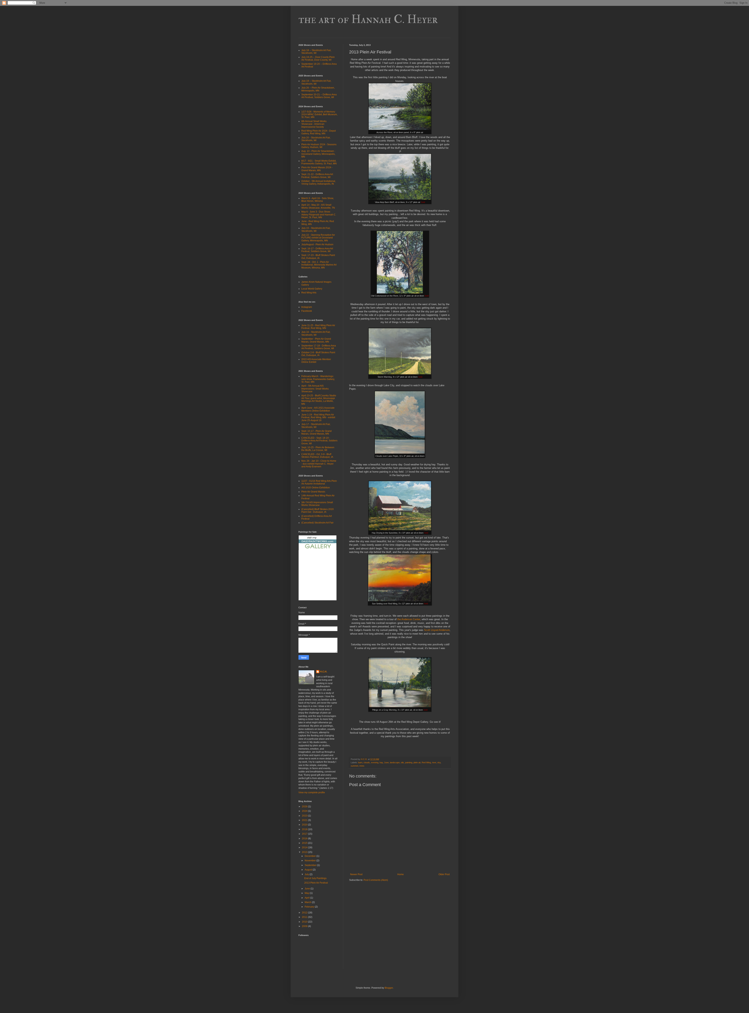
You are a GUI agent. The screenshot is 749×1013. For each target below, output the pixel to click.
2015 (305, 843)
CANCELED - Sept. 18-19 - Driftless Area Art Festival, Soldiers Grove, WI (319, 441)
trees (361, 766)
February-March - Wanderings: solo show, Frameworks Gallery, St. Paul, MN (318, 379)
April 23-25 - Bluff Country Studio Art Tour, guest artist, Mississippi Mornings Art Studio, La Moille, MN (318, 399)
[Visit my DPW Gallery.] (317, 549)
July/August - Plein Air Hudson (317, 244)
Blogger (389, 987)
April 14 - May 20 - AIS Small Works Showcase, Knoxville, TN (318, 206)
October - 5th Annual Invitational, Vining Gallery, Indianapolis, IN (318, 182)
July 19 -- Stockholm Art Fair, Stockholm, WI (316, 82)
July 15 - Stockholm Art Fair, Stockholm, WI (315, 229)
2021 (305, 820)
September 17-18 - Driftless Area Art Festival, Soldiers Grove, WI (318, 347)
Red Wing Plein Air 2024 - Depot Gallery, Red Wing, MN (318, 132)
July (307, 874)
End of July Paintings (315, 878)
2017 (305, 833)
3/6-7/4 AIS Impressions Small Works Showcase (317, 503)
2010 (305, 921)
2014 (305, 847)
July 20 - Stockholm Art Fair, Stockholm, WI (315, 139)
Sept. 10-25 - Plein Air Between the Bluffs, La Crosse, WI (317, 449)
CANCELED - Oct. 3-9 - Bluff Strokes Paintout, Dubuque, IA (317, 455)
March (308, 902)
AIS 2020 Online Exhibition (315, 487)
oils (402, 762)
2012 (305, 912)
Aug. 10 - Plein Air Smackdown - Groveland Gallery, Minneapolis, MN (318, 154)
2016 (305, 838)
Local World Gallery (311, 288)
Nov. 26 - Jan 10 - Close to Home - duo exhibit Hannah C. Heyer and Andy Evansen (318, 464)
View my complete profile (311, 792)
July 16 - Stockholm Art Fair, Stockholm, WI (315, 333)
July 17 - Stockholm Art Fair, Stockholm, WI (315, 425)
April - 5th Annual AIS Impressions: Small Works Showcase (315, 388)
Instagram (306, 307)
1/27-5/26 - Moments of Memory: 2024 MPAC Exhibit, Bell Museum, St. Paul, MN (319, 114)
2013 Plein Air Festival (316, 882)
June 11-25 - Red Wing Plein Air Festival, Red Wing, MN (318, 326)
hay (381, 762)
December (310, 856)
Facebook (306, 311)
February (310, 906)
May (307, 893)
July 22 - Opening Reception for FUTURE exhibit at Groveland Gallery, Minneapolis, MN (318, 238)
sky (439, 762)
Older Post (444, 874)
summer (354, 766)
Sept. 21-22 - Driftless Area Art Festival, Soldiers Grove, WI (317, 175)
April (307, 897)
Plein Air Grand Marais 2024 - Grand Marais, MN (317, 169)
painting (408, 762)
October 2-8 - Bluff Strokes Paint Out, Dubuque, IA (318, 354)
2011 (305, 917)
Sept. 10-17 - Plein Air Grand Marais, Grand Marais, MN (316, 432)
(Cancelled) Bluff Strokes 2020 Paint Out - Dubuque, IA (317, 510)
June (386, 762)
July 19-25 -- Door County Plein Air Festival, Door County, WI (318, 58)
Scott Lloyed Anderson (437, 630)
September (311, 865)
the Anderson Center (408, 619)
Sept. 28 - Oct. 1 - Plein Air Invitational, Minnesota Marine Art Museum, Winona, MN (318, 265)
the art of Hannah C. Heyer (368, 19)
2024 (305, 811)
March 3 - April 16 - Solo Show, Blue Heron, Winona (317, 199)
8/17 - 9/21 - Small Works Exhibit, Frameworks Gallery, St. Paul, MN (319, 162)
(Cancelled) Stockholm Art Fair (317, 522)
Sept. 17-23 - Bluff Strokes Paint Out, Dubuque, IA (318, 256)
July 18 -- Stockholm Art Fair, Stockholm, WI (316, 51)
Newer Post (356, 874)
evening (374, 762)
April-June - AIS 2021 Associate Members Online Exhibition (318, 409)
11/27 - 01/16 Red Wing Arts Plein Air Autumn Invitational (319, 482)
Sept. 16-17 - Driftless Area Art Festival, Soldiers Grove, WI (317, 250)
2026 (305, 806)
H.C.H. (323, 671)
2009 (305, 926)
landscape (395, 762)
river (434, 762)
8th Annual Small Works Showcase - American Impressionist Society (314, 124)
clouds (367, 762)
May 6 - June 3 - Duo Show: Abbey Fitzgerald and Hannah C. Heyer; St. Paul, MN (318, 214)
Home (400, 874)
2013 (305, 852)
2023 (305, 815)
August (309, 869)
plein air (417, 762)
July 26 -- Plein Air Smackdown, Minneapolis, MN (318, 89)
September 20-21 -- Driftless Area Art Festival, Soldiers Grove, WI (319, 96)
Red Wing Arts (308, 292)
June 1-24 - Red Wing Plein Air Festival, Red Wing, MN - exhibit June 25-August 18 (318, 417)
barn (360, 762)
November (310, 860)
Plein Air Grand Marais (313, 491)
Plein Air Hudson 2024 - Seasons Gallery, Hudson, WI (318, 146)
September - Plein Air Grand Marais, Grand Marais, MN (316, 340)
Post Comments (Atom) (376, 880)
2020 (305, 824)
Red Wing (426, 762)
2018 (305, 829)
